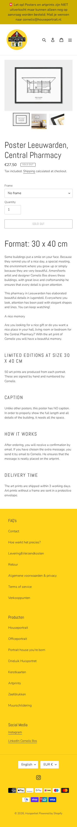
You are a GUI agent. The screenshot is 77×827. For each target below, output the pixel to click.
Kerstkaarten (17, 672)
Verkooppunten (19, 598)
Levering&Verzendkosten (26, 553)
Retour (13, 564)
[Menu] (70, 39)
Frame (9, 186)
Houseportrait (18, 627)
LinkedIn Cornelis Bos (22, 741)
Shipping (29, 171)
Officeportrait (17, 639)
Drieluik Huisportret (22, 661)
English (26, 764)
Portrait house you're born (26, 650)
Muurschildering (20, 705)
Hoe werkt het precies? (24, 542)
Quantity (10, 202)
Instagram (15, 732)
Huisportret (31, 813)
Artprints (14, 683)
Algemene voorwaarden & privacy (32, 575)
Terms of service (20, 587)
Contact (13, 531)
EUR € (48, 764)
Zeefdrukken (17, 694)
